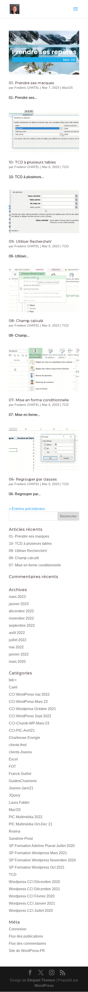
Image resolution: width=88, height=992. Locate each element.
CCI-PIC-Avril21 (22, 730)
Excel (13, 759)
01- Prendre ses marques (31, 83)
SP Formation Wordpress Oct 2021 (37, 867)
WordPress (44, 985)
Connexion (17, 929)
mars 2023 (17, 597)
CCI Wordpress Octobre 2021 (32, 709)
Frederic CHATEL (26, 87)
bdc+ (13, 680)
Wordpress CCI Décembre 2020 (34, 882)
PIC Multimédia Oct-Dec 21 (30, 824)
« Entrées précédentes (27, 509)
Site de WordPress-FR (27, 951)
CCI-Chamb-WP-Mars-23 (29, 723)
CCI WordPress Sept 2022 (30, 716)
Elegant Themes (41, 980)
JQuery (14, 795)
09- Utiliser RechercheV (30, 241)
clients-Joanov (20, 752)
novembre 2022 (21, 618)
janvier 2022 (19, 654)
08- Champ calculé (26, 321)
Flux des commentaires (27, 943)
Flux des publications (26, 936)
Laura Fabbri (19, 802)
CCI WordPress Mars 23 (28, 702)
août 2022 (17, 633)
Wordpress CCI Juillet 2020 (31, 911)
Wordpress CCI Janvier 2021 (32, 903)
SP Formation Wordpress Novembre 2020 (42, 860)
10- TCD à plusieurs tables (32, 162)
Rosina (14, 831)
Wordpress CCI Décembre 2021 (34, 889)
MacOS (67, 87)
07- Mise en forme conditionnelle (39, 400)
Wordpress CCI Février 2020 (32, 896)
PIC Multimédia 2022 (25, 817)
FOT (12, 766)
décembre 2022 (21, 611)
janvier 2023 (19, 604)
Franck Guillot (20, 774)
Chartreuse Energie (24, 738)
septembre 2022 (22, 625)
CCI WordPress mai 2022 (29, 694)
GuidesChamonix (23, 781)
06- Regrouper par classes (33, 479)
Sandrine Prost (21, 838)
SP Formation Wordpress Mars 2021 (38, 853)
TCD (65, 167)
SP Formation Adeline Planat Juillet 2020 (42, 846)
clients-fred (17, 745)
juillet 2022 (17, 640)
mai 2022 (16, 647)
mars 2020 (17, 661)
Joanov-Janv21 (21, 788)
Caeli (13, 687)
